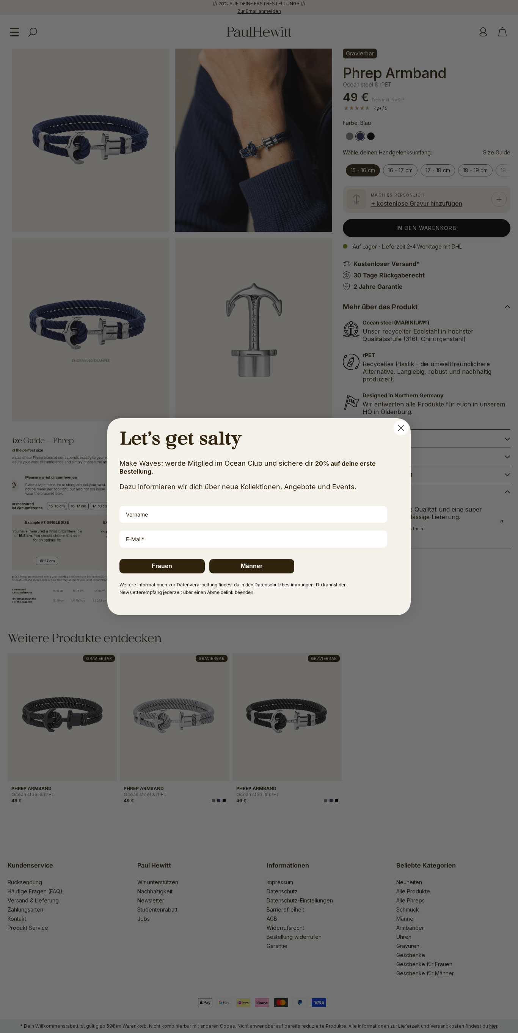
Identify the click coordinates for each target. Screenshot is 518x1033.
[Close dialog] (401, 428)
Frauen (162, 566)
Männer (251, 566)
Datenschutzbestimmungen (284, 584)
